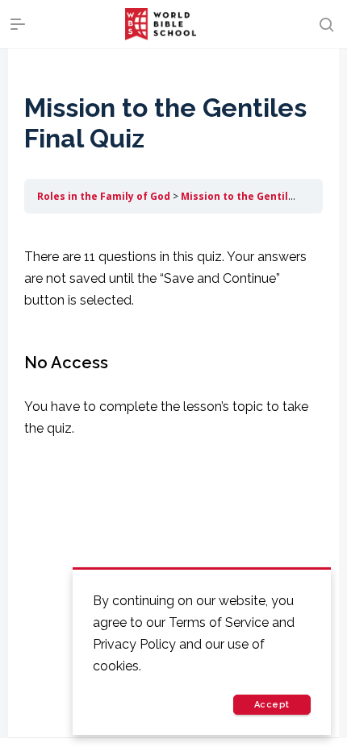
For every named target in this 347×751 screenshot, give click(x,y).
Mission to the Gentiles (240, 196)
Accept (272, 704)
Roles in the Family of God (103, 196)
